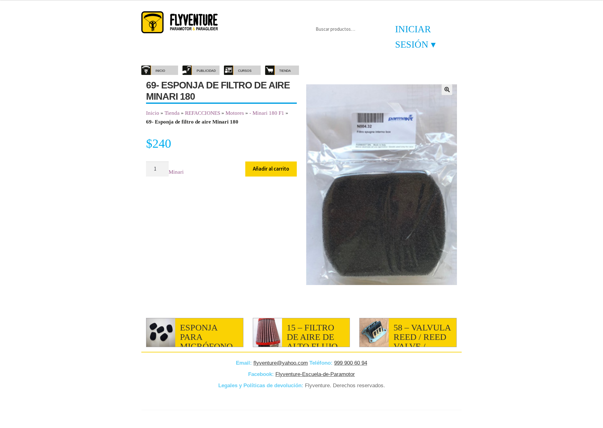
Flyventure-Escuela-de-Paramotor (315, 374)
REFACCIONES (202, 113)
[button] (447, 89)
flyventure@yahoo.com (280, 363)
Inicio (152, 113)
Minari (176, 172)
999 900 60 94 (350, 363)
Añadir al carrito (271, 168)
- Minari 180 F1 (266, 113)
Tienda (172, 113)
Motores (234, 113)
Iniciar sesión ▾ (415, 37)
